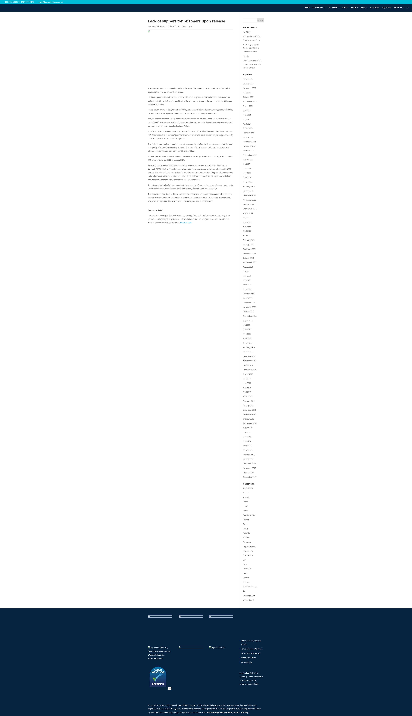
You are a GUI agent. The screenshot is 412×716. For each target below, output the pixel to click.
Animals (246, 497)
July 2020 (246, 325)
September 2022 (249, 209)
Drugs (245, 524)
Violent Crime (248, 600)
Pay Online (386, 8)
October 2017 (248, 472)
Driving (246, 519)
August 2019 (248, 374)
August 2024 (248, 106)
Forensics (247, 542)
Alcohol (246, 493)
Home (307, 8)
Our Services (318, 8)
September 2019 (249, 370)
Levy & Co (247, 569)
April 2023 (247, 177)
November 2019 (249, 361)
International (248, 555)
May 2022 (247, 227)
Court (353, 8)
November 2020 (249, 307)
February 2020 (249, 347)
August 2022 (248, 213)
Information (187, 26)
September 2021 (249, 262)
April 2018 (247, 446)
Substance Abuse (250, 586)
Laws (245, 564)
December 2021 (249, 249)
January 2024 (248, 137)
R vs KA (246, 56)
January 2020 (248, 352)
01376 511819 (28, 2)
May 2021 (247, 280)
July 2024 (246, 110)
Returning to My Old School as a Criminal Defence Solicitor (251, 48)
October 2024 (248, 97)
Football (246, 537)
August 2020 (248, 320)
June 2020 (247, 329)
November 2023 (249, 146)
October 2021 (248, 258)
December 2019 (249, 356)
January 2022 (248, 244)
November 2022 (249, 200)
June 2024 (247, 115)
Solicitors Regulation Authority (220, 712)
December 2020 (249, 303)
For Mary (246, 32)
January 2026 (248, 84)
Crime (245, 510)
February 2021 (249, 294)
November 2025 (249, 88)
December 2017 (249, 463)
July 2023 (246, 164)
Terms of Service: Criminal (251, 649)
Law (244, 560)
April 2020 (247, 338)
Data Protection (249, 515)
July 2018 (246, 432)
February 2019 (249, 401)
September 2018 (249, 423)
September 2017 (249, 477)
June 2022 (247, 222)
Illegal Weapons (249, 546)
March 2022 (247, 235)
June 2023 (247, 168)
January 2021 (248, 298)
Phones (246, 578)
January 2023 (248, 191)
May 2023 (247, 173)
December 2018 (249, 410)
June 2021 (247, 276)
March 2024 (247, 128)
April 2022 (247, 231)
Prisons (246, 582)
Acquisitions (248, 488)
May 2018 (247, 441)
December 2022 (249, 195)
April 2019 (247, 392)
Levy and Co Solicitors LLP (160, 26)
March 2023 (247, 182)
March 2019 (247, 396)
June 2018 (247, 437)
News (363, 8)
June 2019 (247, 383)
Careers (345, 8)
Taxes (245, 591)
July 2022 (246, 218)
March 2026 (247, 79)
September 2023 (249, 155)
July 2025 (246, 92)
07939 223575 (12, 2)
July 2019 (246, 379)
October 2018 (248, 419)
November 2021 (249, 253)
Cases (245, 502)
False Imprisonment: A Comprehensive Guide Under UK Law (252, 64)
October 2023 (248, 150)
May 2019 (247, 387)
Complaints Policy (248, 658)
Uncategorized (249, 595)
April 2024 (247, 124)
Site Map (244, 712)
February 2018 (249, 454)
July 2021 (246, 271)
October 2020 (248, 311)
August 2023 (248, 160)
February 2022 (249, 240)
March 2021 (247, 289)
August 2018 (248, 428)
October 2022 (248, 204)
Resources (398, 8)
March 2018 (247, 450)
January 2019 (248, 405)
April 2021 (247, 285)
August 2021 (248, 267)
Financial (246, 533)
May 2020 (247, 334)
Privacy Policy (246, 662)
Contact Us (374, 8)
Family (245, 528)
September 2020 (249, 316)
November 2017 (249, 468)
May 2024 (247, 119)
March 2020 (247, 343)
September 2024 (249, 101)
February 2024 (249, 133)
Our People (332, 8)
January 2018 (248, 459)
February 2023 (249, 186)
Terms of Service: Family (250, 653)
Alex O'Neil (183, 705)
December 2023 (249, 142)
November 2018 (249, 414)
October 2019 (248, 365)
